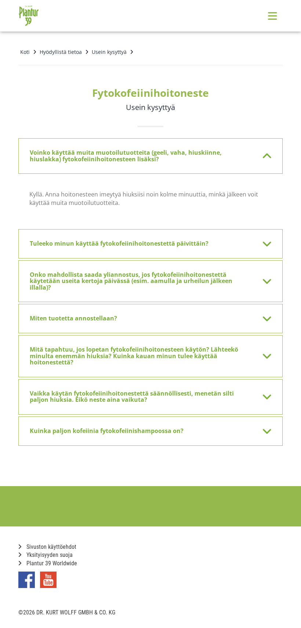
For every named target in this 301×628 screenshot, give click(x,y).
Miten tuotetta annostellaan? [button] (73, 318)
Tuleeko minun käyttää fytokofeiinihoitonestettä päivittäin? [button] (119, 243)
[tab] (150, 156)
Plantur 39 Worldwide (51, 563)
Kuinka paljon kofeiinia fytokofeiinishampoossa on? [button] (107, 431)
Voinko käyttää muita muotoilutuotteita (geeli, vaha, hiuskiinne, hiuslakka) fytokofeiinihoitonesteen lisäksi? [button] (126, 155)
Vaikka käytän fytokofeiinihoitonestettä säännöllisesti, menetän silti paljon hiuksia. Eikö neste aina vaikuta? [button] (132, 396)
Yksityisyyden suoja (49, 554)
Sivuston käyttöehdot (50, 546)
